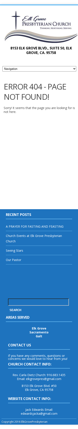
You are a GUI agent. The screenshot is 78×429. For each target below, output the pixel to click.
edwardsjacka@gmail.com (39, 413)
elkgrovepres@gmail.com (43, 379)
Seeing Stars (14, 250)
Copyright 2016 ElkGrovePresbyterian (24, 422)
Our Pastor (13, 260)
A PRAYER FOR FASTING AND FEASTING (34, 226)
